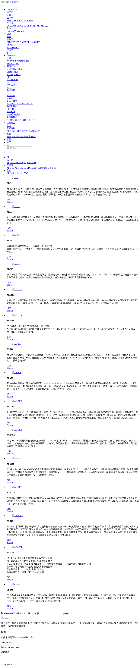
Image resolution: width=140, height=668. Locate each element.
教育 (28, 136)
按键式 (10, 114)
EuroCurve (28, 20)
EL (21, 20)
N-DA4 (10, 74)
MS (42, 26)
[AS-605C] (17, 515)
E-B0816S (11, 120)
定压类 (10, 50)
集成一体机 (12, 101)
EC (23, 131)
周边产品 (11, 66)
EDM (9, 87)
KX (19, 131)
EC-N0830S (21, 120)
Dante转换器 (12, 72)
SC (17, 63)
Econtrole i (11, 103)
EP (28, 42)
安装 (18, 136)
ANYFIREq (16, 69)
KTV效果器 (12, 79)
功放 (9, 34)
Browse (10, 202)
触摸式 (17, 114)
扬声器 (10, 12)
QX (46, 26)
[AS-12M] (17, 547)
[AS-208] (16, 372)
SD (12, 109)
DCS (9, 26)
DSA (34, 131)
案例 (9, 134)
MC (38, 26)
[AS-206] (16, 344)
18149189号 (16, 665)
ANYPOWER (13, 42)
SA (30, 131)
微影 (33, 136)
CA (21, 42)
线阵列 (10, 18)
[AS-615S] (17, 430)
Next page (23, 613)
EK (8, 82)
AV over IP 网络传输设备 (18, 61)
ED (8, 47)
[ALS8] (16, 206)
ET (8, 131)
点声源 (10, 23)
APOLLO (11, 63)
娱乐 (23, 136)
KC (35, 42)
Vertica (17, 31)
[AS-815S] (17, 487)
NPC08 (31, 120)
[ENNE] (70, 2)
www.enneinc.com (9, 656)
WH (11, 98)
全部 (9, 15)
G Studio (14, 131)
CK (18, 26)
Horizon (10, 31)
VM (22, 31)
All (8, 157)
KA (31, 42)
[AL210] (16, 235)
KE (38, 42)
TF (51, 26)
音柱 (9, 28)
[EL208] (16, 584)
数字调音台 (12, 85)
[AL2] (15, 178)
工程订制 (11, 128)
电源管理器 (12, 117)
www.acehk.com (8, 661)
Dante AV (11, 55)
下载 (9, 139)
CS (21, 26)
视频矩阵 (11, 111)
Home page (12, 9)
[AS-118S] (17, 458)
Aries (13, 26)
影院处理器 (12, 106)
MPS (16, 47)
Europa (33, 26)
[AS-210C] (17, 401)
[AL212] (16, 264)
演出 (13, 136)
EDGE (27, 26)
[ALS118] (17, 289)
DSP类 (10, 45)
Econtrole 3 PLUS (25, 103)
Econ (9, 93)
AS (18, 20)
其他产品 (11, 122)
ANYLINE (12, 20)
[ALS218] (17, 315)
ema (12, 47)
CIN (8, 109)
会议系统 (11, 90)
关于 (9, 142)
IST (8, 53)
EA (24, 42)
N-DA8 (17, 74)
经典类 (10, 39)
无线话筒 (11, 95)
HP (8, 77)
